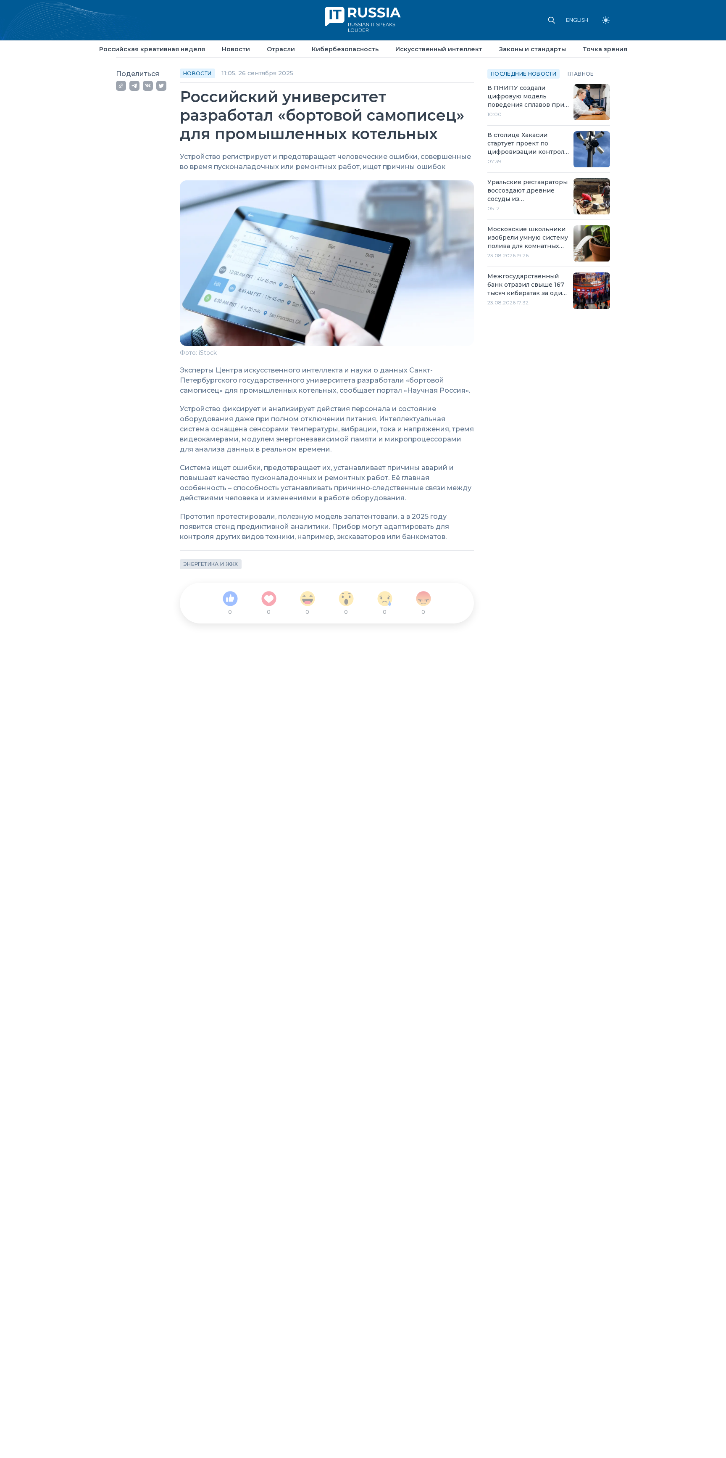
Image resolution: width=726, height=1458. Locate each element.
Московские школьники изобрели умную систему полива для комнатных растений (527, 238)
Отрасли (281, 49)
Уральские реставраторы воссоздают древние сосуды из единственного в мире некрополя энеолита (527, 191)
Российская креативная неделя (152, 49)
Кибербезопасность (345, 49)
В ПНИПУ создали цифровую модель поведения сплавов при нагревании (525, 97)
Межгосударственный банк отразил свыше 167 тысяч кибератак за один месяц (526, 285)
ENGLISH (577, 20)
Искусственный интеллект (438, 49)
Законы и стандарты (532, 49)
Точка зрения (605, 49)
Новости (236, 49)
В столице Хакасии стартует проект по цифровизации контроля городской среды (527, 144)
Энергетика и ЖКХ (210, 564)
